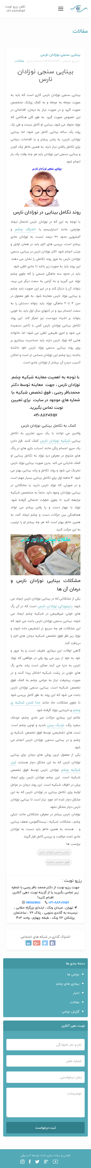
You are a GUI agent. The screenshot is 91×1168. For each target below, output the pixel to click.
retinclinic (33, 902)
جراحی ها (73, 974)
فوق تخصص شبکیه (58, 862)
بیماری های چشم (67, 983)
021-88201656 (58, 902)
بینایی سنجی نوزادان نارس (54, 852)
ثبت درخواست (45, 1128)
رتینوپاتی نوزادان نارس (56, 606)
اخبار (76, 993)
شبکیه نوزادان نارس (55, 440)
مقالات (19, 61)
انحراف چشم (25, 229)
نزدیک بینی (55, 725)
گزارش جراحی (70, 1011)
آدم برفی (26, 1155)
